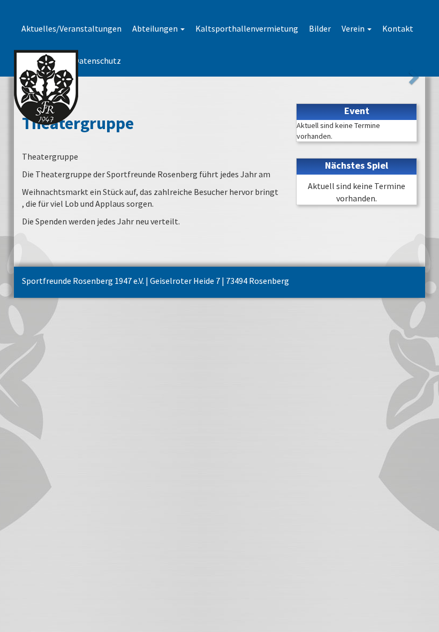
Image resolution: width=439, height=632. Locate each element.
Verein (354, 28)
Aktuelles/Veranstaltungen (71, 28)
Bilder (320, 28)
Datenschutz (97, 60)
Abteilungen (155, 28)
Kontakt (397, 28)
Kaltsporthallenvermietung (246, 28)
